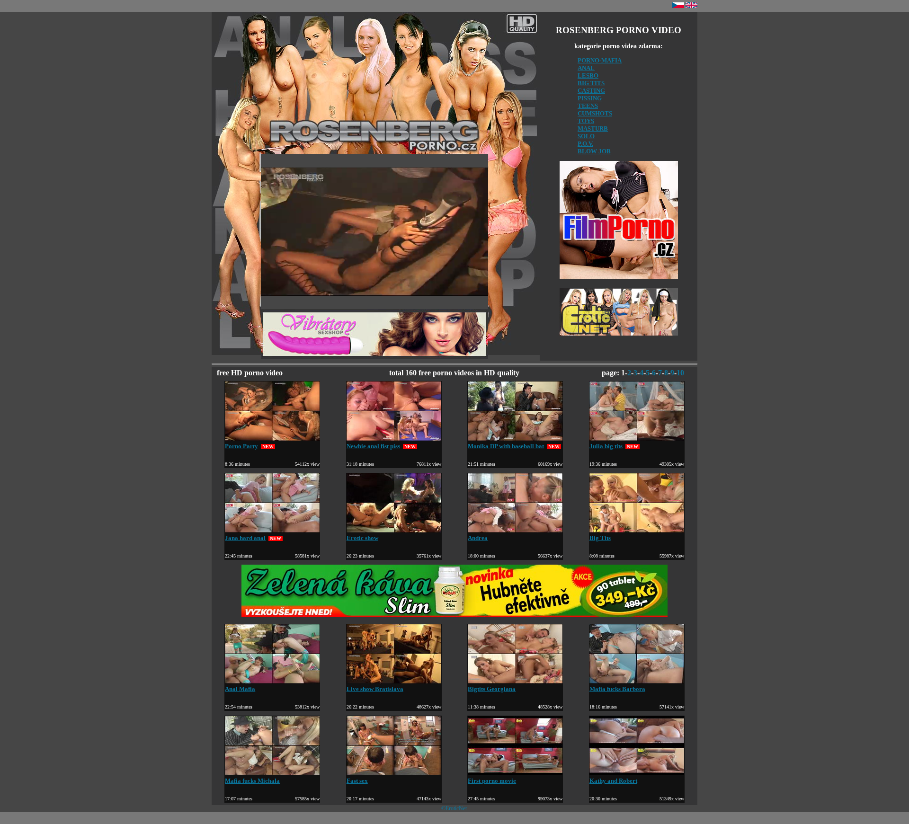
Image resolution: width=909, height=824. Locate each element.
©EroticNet (454, 808)
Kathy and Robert (613, 780)
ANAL (586, 67)
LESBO (588, 75)
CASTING (591, 90)
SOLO (586, 136)
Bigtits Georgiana (492, 688)
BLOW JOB (594, 151)
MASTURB (593, 128)
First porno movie (492, 780)
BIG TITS (591, 83)
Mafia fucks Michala (252, 780)
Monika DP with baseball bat (506, 446)
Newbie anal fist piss (373, 446)
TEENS (588, 105)
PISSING (590, 98)
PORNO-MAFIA (600, 60)
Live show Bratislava (375, 688)
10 (680, 373)
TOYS (586, 120)
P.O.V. (585, 143)
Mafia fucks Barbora (617, 688)
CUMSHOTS (595, 113)
